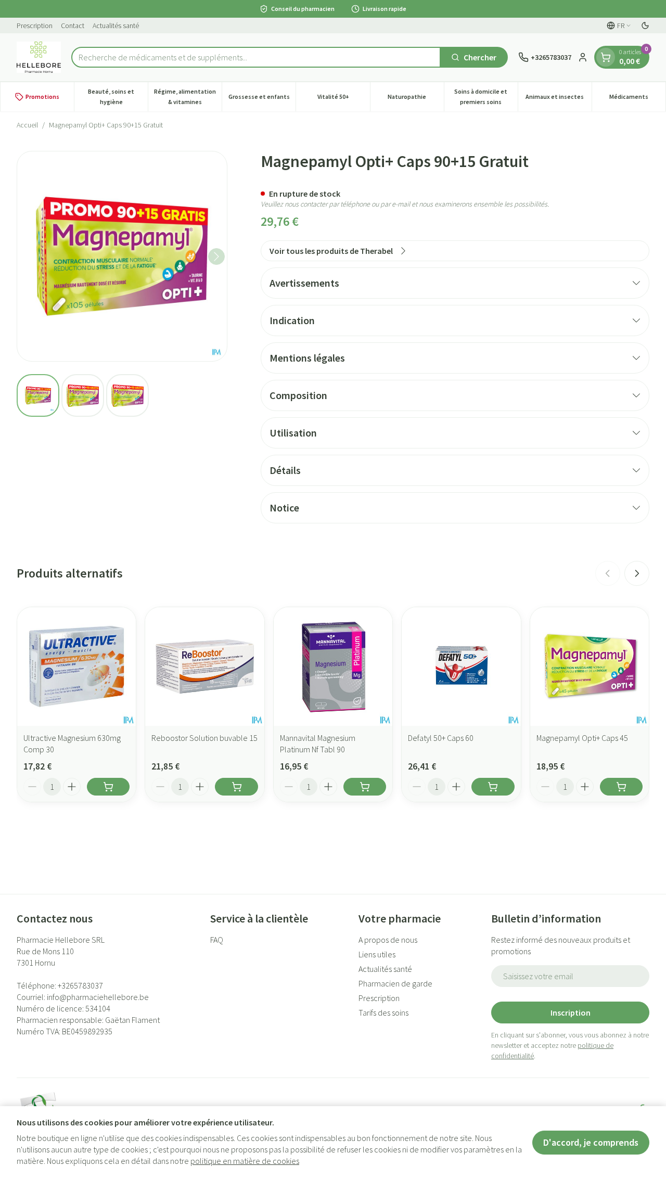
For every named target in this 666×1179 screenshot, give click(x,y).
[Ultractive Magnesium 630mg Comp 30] (76, 666)
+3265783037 (80, 985)
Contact (72, 25)
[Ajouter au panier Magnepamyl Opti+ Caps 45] (621, 787)
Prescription (35, 25)
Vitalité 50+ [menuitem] (343, 99)
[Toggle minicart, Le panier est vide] (605, 57)
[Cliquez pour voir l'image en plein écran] (122, 256)
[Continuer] (216, 256)
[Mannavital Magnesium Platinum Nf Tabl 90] (333, 666)
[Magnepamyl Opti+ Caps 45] (589, 666)
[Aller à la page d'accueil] (39, 57)
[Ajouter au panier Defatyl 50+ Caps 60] (492, 787)
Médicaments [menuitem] (637, 99)
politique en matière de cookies (244, 1161)
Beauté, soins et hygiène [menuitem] (118, 96)
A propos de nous (387, 939)
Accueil (27, 125)
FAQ (216, 939)
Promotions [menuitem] (42, 96)
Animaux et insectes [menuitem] (559, 99)
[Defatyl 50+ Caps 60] (461, 666)
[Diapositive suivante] (636, 573)
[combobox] (256, 57)
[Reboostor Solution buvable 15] (204, 666)
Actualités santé (116, 25)
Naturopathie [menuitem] (416, 99)
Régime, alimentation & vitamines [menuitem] (188, 96)
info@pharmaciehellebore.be (98, 997)
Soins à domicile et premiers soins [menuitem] (486, 96)
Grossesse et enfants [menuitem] (262, 99)
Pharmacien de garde (395, 983)
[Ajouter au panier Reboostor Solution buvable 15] (236, 787)
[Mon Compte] (583, 57)
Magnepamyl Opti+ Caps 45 (582, 738)
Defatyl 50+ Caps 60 (440, 738)
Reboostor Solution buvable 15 (204, 738)
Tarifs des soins (383, 1012)
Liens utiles (376, 954)
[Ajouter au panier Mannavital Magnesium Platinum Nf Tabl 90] (364, 787)
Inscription (570, 1012)
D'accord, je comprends (590, 1142)
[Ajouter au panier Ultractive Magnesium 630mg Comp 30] (108, 787)
